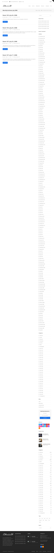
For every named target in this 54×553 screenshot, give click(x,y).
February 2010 (42, 260)
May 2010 (41, 254)
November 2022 (42, 80)
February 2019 (42, 153)
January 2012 (42, 218)
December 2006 (42, 324)
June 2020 (41, 133)
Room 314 (41, 383)
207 (49, 518)
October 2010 (42, 245)
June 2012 (41, 208)
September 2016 (42, 186)
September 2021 (42, 106)
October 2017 (42, 177)
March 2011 (41, 236)
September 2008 (42, 289)
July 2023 (41, 65)
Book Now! (44, 551)
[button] (51, 6)
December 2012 (42, 197)
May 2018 (41, 168)
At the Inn (15, 17)
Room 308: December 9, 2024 (44, 21)
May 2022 (41, 91)
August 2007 (42, 311)
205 (47, 518)
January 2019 (42, 155)
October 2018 (42, 161)
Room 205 (41, 368)
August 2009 (42, 269)
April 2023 (41, 71)
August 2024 (42, 43)
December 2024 (42, 36)
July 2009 (41, 271)
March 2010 (41, 258)
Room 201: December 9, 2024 (44, 22)
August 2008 (42, 291)
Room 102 (41, 350)
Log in (39, 401)
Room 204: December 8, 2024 (44, 24)
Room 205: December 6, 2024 (44, 26)
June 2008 (41, 295)
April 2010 (41, 256)
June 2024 (41, 47)
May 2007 (41, 317)
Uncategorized (42, 396)
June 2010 (41, 252)
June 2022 (41, 89)
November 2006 (42, 326)
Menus (37, 551)
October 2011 (42, 223)
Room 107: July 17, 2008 (10, 55)
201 (42, 518)
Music (46, 520)
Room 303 (41, 377)
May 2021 (41, 113)
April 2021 (41, 115)
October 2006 (42, 328)
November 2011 (42, 221)
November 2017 (42, 175)
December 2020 (42, 122)
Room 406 (41, 392)
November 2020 (42, 124)
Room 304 (41, 379)
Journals (41, 342)
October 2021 (42, 104)
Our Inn (40, 551)
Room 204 (41, 366)
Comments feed (41, 405)
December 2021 (42, 100)
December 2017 (42, 174)
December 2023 (42, 56)
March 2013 (41, 194)
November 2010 (42, 243)
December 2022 (42, 78)
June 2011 (41, 230)
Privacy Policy (49, 551)
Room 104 (41, 353)
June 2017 (41, 185)
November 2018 (42, 159)
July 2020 (41, 131)
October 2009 (42, 265)
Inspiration (41, 457)
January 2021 (42, 120)
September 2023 (42, 62)
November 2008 (42, 285)
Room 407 (41, 394)
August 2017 (42, 181)
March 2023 (41, 73)
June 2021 (41, 111)
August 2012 (42, 205)
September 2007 (42, 309)
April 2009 (41, 276)
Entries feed (41, 403)
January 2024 (42, 54)
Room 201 (41, 361)
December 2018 (42, 157)
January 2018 (42, 172)
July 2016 (41, 190)
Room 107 (18, 43)
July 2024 (41, 45)
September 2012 (42, 203)
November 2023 (42, 58)
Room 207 (41, 372)
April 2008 (41, 298)
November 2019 (42, 141)
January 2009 (42, 282)
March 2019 (41, 152)
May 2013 (41, 192)
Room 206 (41, 370)
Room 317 (41, 386)
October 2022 (42, 82)
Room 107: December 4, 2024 (44, 28)
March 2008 (41, 300)
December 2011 (42, 219)
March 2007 (41, 320)
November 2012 (42, 199)
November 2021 (42, 102)
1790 (10, 17)
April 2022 (41, 93)
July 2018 (41, 164)
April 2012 (41, 212)
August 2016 (42, 188)
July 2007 (41, 313)
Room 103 (18, 17)
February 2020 (42, 137)
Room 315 (41, 385)
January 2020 (42, 139)
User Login (22, 1)
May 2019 (41, 148)
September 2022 (42, 84)
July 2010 (41, 251)
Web (40, 522)
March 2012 (41, 214)
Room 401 (41, 388)
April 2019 (41, 150)
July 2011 (41, 229)
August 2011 (42, 227)
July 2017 (41, 183)
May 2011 (41, 232)
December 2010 (42, 241)
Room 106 (41, 357)
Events (41, 337)
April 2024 (41, 51)
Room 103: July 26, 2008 (10, 15)
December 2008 (42, 284)
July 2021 (41, 109)
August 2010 (42, 249)
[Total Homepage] (8, 535)
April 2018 (41, 170)
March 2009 (41, 278)
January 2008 (42, 304)
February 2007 (42, 322)
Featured (41, 339)
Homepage (33, 551)
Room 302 (41, 375)
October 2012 (42, 201)
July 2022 (41, 87)
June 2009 (41, 273)
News (41, 344)
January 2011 (42, 240)
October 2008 (42, 287)
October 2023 (42, 60)
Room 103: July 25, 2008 (10, 28)
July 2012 (41, 207)
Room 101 (41, 348)
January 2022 (42, 98)
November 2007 (42, 306)
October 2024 (42, 40)
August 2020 (42, 130)
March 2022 (41, 95)
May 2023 (41, 69)
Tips (49, 520)
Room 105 (41, 355)
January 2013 (42, 196)
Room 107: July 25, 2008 (10, 41)
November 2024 (42, 38)
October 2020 (42, 126)
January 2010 (42, 262)
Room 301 (41, 490)
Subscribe (45, 417)
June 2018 (41, 166)
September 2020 (42, 128)
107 (39, 518)
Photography (42, 346)
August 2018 (42, 163)
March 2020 (41, 135)
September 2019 (42, 144)
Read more (5, 21)
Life (43, 520)
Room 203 (41, 364)
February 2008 (42, 302)
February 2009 (42, 280)
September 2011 (42, 225)
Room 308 (41, 381)
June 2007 (41, 315)
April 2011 (41, 234)
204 (44, 518)
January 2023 (42, 76)
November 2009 (42, 263)
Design (40, 520)
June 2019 (41, 146)
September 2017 (42, 179)
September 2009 (42, 267)
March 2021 (41, 117)
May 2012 (41, 210)
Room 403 (41, 390)
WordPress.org (41, 407)
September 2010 (42, 247)
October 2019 (42, 142)
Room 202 (41, 363)
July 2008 (41, 293)
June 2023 (41, 67)
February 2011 (42, 238)
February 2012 (42, 216)
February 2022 (42, 97)
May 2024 (41, 49)
